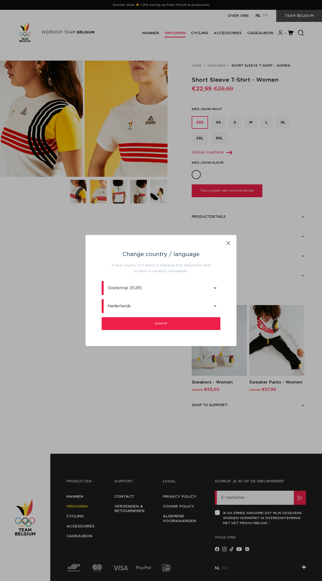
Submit (161, 323)
